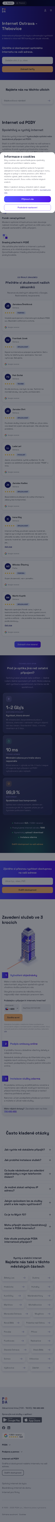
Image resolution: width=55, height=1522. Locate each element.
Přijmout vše (27, 199)
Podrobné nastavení (27, 207)
